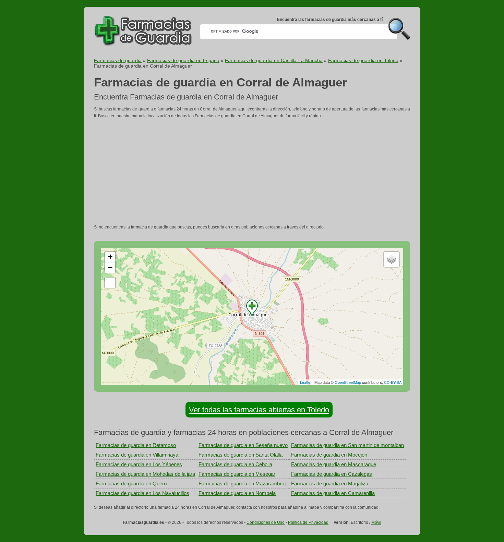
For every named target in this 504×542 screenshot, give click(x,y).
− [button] (110, 267)
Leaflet (305, 382)
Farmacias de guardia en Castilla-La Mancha (274, 60)
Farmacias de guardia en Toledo (363, 60)
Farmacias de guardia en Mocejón (329, 455)
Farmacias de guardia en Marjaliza (329, 483)
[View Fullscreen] (110, 283)
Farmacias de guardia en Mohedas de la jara (145, 474)
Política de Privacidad (308, 522)
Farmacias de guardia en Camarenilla (333, 493)
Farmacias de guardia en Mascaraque (333, 464)
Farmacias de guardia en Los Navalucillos (142, 493)
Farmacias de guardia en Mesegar (237, 474)
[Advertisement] (252, 171)
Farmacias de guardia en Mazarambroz (243, 483)
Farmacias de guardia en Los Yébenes (139, 464)
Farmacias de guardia (118, 60)
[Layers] (391, 259)
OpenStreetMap (348, 382)
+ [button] (110, 256)
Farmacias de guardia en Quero (131, 483)
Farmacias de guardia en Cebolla (235, 464)
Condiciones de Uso (266, 522)
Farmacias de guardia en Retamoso (136, 445)
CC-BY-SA (392, 382)
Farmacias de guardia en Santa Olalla (241, 455)
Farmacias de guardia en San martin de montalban (347, 445)
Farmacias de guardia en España (183, 60)
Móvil (376, 522)
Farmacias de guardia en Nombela (237, 493)
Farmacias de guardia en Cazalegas (331, 474)
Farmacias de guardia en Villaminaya (137, 455)
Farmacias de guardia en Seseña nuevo (243, 445)
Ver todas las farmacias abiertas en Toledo (259, 409)
